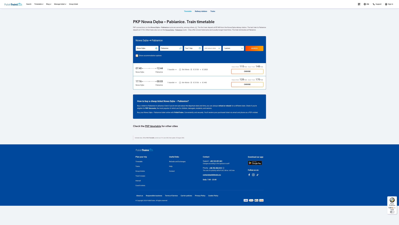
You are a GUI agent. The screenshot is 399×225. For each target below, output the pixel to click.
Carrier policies (186, 196)
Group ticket (73, 4)
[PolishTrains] (144, 150)
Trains (212, 11)
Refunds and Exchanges (177, 161)
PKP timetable (153, 126)
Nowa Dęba (169, 30)
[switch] (392, 212)
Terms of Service (171, 196)
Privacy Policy (200, 196)
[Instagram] (253, 175)
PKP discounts (150, 108)
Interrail (138, 181)
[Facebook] (249, 175)
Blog (48, 4)
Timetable (38, 4)
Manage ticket (59, 4)
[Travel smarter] (359, 4)
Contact (172, 171)
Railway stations (201, 11)
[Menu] (395, 197)
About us (139, 196)
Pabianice (178, 30)
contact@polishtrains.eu (212, 175)
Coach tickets (140, 185)
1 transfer (170, 70)
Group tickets (140, 171)
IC (196, 27)
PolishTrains (178, 112)
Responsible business (154, 196)
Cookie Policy (213, 196)
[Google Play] (255, 163)
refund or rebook (224, 106)
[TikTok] (257, 175)
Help (170, 166)
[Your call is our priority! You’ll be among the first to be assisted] (223, 168)
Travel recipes (140, 176)
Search (28, 4)
